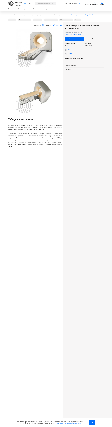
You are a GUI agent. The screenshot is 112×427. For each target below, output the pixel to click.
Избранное (95, 4)
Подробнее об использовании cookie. (68, 423)
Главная (15, 3)
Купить (94, 39)
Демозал (27, 9)
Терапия (77, 19)
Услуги (20, 9)
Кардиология (37, 19)
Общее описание (70, 73)
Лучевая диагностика (51, 19)
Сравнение (87, 4)
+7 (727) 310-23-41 (70, 3)
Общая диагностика (66, 19)
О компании (11, 9)
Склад (35, 9)
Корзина (102, 4)
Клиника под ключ (68, 9)
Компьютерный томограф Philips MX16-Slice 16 (35, 48)
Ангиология (12, 19)
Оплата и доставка (45, 9)
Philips (13, 69)
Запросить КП (74, 39)
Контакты (58, 9)
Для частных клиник (24, 19)
